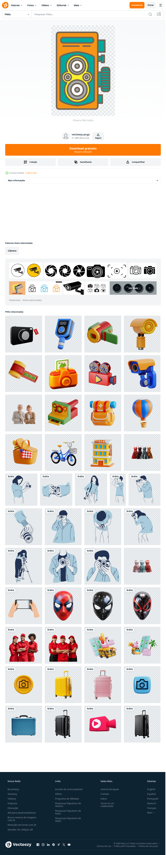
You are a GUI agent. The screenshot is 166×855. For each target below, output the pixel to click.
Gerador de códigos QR (20, 829)
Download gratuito (81, 149)
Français (149, 808)
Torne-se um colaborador (106, 805)
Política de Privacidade (122, 845)
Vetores (15, 5)
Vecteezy (12, 793)
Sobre (102, 798)
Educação (12, 808)
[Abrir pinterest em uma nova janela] (53, 844)
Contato (103, 793)
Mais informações (16, 180)
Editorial (61, 5)
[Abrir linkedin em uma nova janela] (48, 844)
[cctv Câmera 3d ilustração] (142, 373)
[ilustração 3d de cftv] (142, 334)
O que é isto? (31, 172)
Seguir (97, 138)
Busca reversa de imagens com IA (21, 819)
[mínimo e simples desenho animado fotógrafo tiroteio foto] (21, 490)
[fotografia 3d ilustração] (63, 373)
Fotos (30, 5)
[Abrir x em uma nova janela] (64, 844)
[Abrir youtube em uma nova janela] (69, 844)
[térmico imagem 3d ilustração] (63, 334)
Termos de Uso (101, 845)
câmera (12, 250)
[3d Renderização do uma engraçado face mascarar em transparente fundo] (63, 605)
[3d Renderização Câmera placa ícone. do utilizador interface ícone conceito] (23, 684)
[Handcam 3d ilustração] (102, 334)
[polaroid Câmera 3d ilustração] (63, 413)
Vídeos (45, 5)
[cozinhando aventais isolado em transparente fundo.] (142, 452)
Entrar (148, 5)
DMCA (57, 793)
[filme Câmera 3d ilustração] (102, 373)
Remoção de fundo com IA (21, 824)
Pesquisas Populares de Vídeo (67, 819)
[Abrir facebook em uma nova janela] (38, 844)
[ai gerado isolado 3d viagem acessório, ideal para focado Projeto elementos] (102, 684)
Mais (76, 5)
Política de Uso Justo (146, 845)
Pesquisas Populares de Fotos (67, 812)
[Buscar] (148, 14)
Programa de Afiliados (66, 798)
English (149, 789)
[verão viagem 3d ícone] (102, 413)
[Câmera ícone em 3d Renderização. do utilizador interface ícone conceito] (142, 684)
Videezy (11, 798)
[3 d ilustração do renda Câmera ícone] (23, 334)
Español (149, 793)
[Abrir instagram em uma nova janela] (43, 844)
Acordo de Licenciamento (68, 789)
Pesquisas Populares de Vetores (67, 805)
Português (150, 798)
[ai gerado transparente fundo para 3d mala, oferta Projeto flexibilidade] (63, 724)
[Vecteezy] (5, 5)
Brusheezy (13, 789)
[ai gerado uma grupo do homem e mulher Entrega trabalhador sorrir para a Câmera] (63, 645)
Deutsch (149, 803)
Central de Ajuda (108, 789)
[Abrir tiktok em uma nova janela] (58, 844)
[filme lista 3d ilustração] (23, 373)
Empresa (12, 803)
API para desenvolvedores (21, 812)
